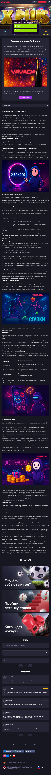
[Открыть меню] (49, 2)
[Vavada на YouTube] (14, 756)
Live (10, 745)
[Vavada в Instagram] (4, 756)
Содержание (28, 745)
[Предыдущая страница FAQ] (21, 665)
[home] (6, 2)
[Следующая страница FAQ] (30, 665)
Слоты (5, 745)
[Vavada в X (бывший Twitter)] (11, 756)
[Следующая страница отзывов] (30, 735)
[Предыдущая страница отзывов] (21, 735)
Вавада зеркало (25, 97)
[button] (49, 16)
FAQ (35, 745)
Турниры (21, 745)
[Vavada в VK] (7, 756)
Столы (14, 745)
